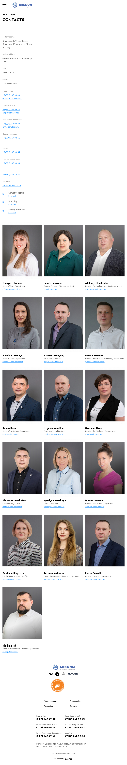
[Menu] (4, 5)
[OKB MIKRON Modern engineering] (22, 5)
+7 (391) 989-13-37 (11, 174)
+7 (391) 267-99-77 (11, 123)
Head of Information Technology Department (104, 358)
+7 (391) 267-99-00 (11, 95)
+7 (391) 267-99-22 (11, 109)
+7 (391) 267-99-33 (11, 163)
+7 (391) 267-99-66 (11, 138)
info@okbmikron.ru (11, 185)
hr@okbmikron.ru (10, 127)
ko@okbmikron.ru (10, 112)
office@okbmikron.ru (12, 98)
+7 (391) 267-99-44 (11, 152)
